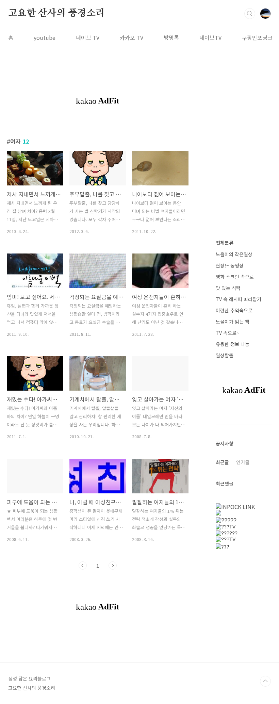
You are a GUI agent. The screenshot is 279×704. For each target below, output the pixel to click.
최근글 (222, 462)
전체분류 (224, 242)
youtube (44, 37)
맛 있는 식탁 (228, 287)
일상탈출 (224, 355)
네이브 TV (87, 37)
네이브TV (210, 37)
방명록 (171, 37)
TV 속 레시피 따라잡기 (238, 299)
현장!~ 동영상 (230, 265)
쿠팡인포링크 (257, 37)
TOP (265, 681)
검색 (250, 14)
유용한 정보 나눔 (232, 344)
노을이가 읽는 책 (232, 321)
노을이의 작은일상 (234, 254)
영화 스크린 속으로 (235, 276)
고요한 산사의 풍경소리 (56, 13)
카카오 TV (131, 37)
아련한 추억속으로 (234, 310)
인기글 (242, 462)
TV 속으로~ (227, 332)
